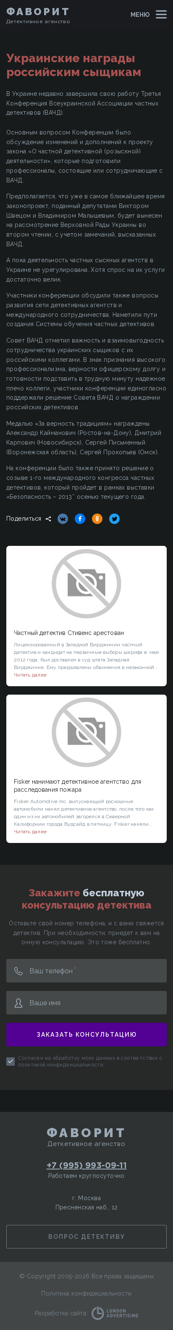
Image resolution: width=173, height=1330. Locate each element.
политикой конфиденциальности (60, 1065)
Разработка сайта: (61, 1313)
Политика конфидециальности (86, 1293)
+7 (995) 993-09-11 (87, 1164)
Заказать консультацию (87, 1034)
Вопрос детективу (86, 1236)
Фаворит (38, 11)
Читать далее (30, 675)
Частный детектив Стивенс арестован (69, 632)
